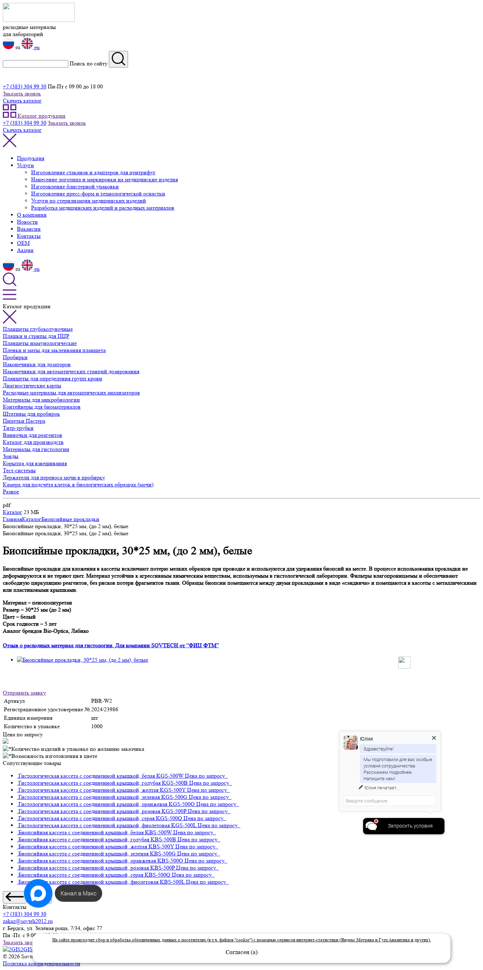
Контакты (29, 236)
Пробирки (15, 357)
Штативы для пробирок (31, 413)
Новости (27, 221)
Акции (25, 250)
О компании (32, 214)
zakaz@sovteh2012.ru (28, 921)
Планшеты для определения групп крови (52, 378)
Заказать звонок (22, 93)
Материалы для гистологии (36, 449)
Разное (11, 491)
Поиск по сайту (88, 63)
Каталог (12, 512)
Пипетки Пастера (24, 420)
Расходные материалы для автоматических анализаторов (71, 392)
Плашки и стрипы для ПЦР (36, 336)
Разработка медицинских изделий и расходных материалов (102, 207)
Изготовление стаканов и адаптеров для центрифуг (93, 172)
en (36, 47)
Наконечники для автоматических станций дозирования (71, 371)
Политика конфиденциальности (41, 963)
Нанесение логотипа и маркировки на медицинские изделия (104, 179)
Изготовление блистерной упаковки (75, 186)
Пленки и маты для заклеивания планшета (54, 350)
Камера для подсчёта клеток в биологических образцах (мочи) (78, 484)
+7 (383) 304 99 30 (24, 86)
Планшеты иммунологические (40, 343)
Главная (12, 519)
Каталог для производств (33, 442)
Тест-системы (19, 470)
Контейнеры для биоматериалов (42, 406)
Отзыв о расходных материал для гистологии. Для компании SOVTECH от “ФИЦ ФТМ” (111, 645)
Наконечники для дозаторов (37, 364)
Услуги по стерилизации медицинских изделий (88, 200)
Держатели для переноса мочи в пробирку (54, 477)
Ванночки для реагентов (32, 435)
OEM (23, 243)
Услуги (25, 165)
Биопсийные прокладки (70, 519)
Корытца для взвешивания (35, 463)
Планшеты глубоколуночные (38, 329)
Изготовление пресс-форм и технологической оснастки (98, 193)
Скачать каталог (22, 100)
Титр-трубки (18, 428)
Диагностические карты (32, 385)
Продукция (30, 158)
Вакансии (29, 229)
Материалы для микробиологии (41, 399)
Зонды (10, 456)
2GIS (27, 949)
